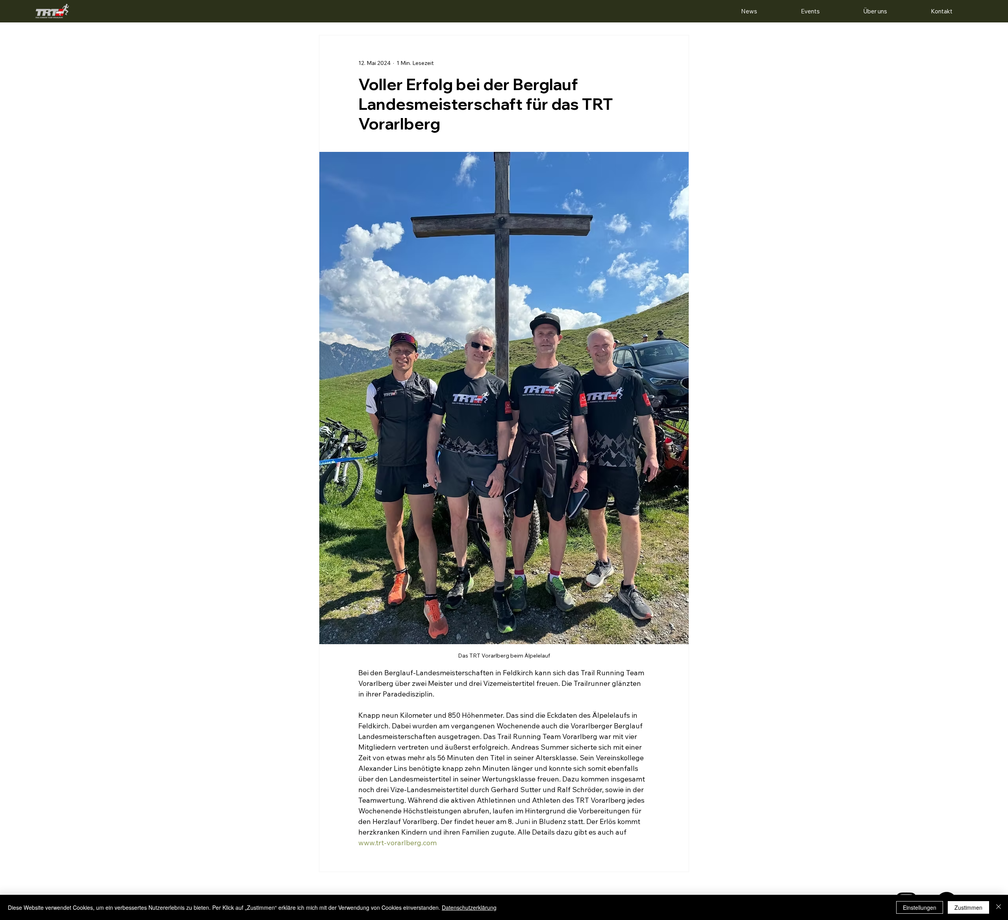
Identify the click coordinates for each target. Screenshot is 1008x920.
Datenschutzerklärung (469, 907)
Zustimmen (968, 907)
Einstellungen (919, 907)
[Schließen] (998, 907)
